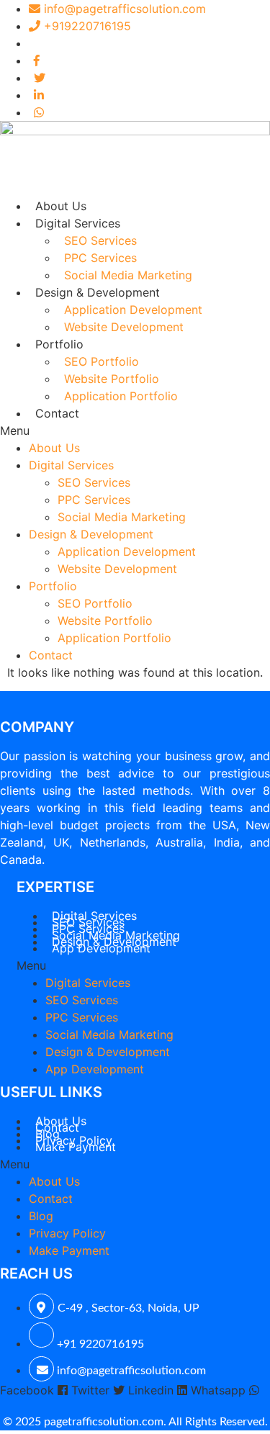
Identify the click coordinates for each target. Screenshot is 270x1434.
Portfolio (59, 344)
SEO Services (100, 240)
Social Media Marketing (128, 275)
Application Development (133, 309)
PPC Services (100, 258)
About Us (60, 206)
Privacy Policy (67, 1233)
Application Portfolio (121, 396)
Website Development (124, 327)
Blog (41, 1216)
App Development (101, 948)
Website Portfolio (111, 378)
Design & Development (97, 292)
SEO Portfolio (101, 361)
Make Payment (75, 1147)
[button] (135, 430)
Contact (57, 413)
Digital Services (77, 223)
